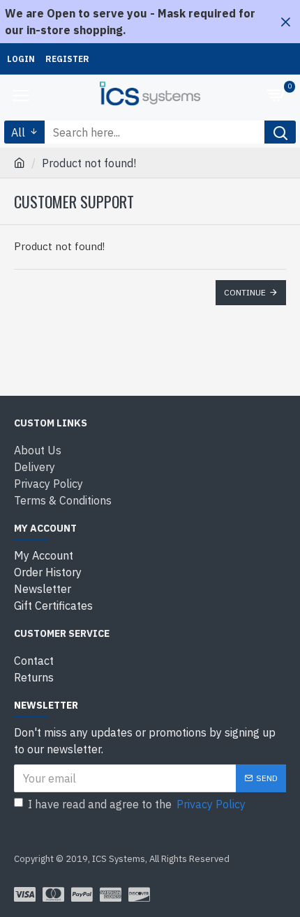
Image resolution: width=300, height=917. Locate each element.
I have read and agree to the (137, 804)
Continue (245, 292)
